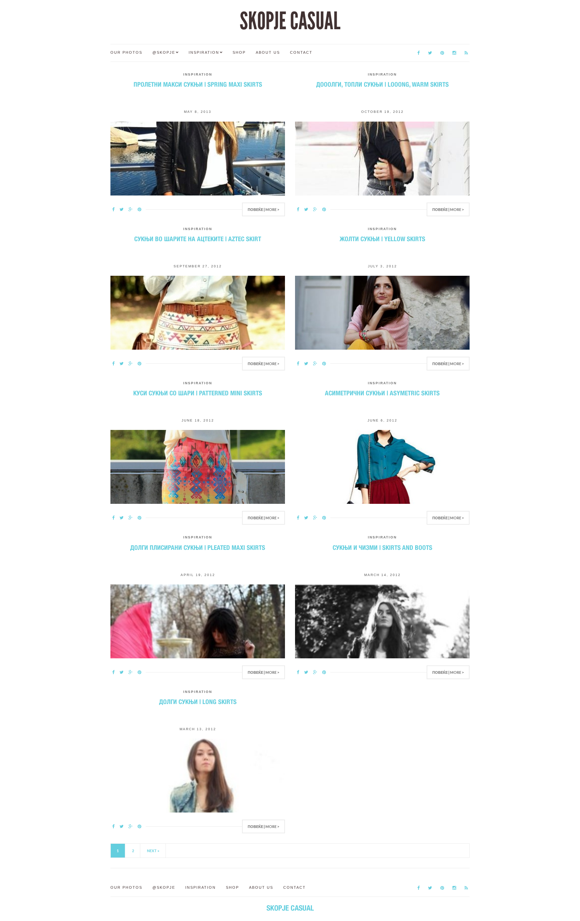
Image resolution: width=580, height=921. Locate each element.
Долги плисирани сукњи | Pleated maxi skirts (197, 547)
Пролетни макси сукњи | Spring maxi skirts (198, 84)
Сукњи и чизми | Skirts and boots (382, 547)
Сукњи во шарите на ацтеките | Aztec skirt (197, 239)
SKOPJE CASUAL (290, 21)
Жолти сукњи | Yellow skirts (382, 239)
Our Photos (126, 52)
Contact (301, 52)
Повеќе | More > (263, 209)
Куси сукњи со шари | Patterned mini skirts (197, 393)
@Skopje (163, 52)
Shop (239, 52)
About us (268, 52)
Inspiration (204, 52)
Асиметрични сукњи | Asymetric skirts (382, 393)
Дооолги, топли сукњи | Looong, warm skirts (382, 84)
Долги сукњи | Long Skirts (198, 701)
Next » (153, 850)
